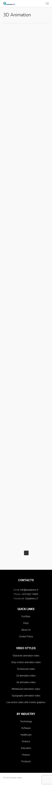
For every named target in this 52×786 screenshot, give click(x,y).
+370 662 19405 (29, 594)
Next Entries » (26, 553)
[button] (47, 3)
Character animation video (26, 655)
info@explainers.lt (29, 589)
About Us (26, 629)
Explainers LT (31, 598)
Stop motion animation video (26, 662)
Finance (26, 754)
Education (26, 748)
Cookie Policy (26, 636)
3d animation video (26, 682)
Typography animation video (26, 695)
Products (26, 761)
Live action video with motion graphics (25, 702)
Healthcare (26, 734)
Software (26, 728)
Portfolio (26, 616)
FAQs (26, 623)
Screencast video (26, 669)
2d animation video (26, 675)
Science (26, 741)
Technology (26, 721)
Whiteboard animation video (26, 689)
